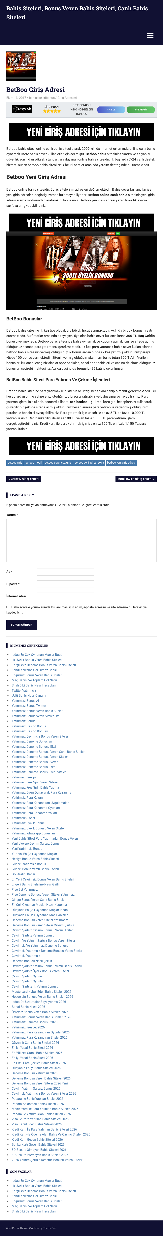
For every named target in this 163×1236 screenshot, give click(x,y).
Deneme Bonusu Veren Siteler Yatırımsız (40, 920)
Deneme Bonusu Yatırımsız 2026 (34, 1073)
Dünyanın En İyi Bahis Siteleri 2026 (36, 1068)
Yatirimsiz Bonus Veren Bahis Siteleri (37, 711)
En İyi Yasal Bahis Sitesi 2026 (32, 1048)
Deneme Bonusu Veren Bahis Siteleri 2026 (41, 1078)
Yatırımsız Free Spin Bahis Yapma (35, 787)
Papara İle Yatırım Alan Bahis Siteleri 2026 (41, 1114)
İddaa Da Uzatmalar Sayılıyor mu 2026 (39, 1002)
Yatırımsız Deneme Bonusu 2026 (34, 1022)
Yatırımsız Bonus (23, 721)
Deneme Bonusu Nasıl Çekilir (32, 961)
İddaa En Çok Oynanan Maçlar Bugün (38, 655)
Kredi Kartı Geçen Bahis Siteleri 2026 (37, 1139)
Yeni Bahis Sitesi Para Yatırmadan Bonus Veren (45, 838)
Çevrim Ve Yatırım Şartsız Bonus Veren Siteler (43, 941)
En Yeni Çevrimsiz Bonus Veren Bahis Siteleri (43, 879)
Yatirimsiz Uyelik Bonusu (29, 823)
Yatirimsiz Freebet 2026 (28, 1027)
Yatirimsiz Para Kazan (27, 798)
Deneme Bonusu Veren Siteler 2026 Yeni (40, 1083)
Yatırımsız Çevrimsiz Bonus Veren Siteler (40, 736)
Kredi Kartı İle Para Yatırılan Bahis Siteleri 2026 (44, 1129)
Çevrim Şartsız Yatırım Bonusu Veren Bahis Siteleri (47, 966)
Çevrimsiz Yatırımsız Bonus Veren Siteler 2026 (44, 1093)
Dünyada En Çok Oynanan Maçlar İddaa (40, 910)
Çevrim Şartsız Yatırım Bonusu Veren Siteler (42, 930)
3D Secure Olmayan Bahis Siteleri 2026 (39, 1150)
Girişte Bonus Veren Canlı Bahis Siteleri (39, 900)
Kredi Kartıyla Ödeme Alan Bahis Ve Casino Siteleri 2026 (51, 1134)
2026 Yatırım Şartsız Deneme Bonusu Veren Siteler (47, 1160)
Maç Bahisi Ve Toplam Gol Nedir (34, 680)
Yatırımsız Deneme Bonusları (32, 741)
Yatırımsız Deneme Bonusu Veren (35, 762)
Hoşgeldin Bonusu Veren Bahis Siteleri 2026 (42, 997)
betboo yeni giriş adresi (121, 462)
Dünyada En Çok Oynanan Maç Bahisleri (40, 915)
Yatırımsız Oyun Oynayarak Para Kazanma (41, 792)
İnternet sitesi (16, 596)
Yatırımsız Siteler (23, 818)
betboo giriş (15, 462)
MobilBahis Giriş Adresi (134, 479)
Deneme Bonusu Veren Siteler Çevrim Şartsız (43, 925)
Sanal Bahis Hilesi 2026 (28, 1007)
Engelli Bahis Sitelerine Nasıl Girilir (36, 884)
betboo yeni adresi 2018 (89, 462)
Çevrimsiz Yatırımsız (26, 956)
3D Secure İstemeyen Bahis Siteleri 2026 (40, 1155)
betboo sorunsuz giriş (58, 462)
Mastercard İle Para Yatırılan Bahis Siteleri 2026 (45, 1109)
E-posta (12, 584)
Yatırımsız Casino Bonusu (30, 731)
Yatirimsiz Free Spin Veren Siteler (35, 782)
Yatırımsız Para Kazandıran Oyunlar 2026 (41, 1032)
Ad (9, 572)
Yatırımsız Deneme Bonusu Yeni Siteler (39, 772)
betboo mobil (33, 462)
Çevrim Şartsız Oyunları (28, 981)
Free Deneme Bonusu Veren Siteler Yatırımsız (43, 894)
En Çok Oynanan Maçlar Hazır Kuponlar (39, 905)
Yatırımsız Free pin (25, 777)
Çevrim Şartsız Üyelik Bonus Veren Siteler (40, 971)
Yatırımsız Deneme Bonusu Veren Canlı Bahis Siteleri (48, 752)
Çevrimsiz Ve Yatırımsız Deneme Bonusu (40, 945)
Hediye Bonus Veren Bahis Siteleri (35, 859)
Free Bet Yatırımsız (25, 889)
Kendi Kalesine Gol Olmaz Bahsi (34, 670)
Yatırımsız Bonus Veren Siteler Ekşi (36, 716)
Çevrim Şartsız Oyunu (27, 976)
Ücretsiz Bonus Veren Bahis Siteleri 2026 (40, 1012)
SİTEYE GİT (140, 109)
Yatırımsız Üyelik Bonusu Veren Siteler (38, 828)
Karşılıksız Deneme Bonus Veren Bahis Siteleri (44, 665)
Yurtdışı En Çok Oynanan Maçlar (34, 854)
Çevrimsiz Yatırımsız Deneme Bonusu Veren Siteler (47, 951)
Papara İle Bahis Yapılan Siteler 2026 (37, 1099)
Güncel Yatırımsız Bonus (29, 864)
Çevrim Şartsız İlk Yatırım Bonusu (35, 986)
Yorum (12, 515)
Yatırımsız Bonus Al (25, 701)
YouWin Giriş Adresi (24, 479)
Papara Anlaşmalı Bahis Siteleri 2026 (38, 1104)
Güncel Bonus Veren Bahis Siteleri (35, 869)
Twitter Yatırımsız (24, 690)
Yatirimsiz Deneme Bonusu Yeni (34, 767)
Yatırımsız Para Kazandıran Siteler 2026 (39, 1037)
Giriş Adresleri (67, 98)
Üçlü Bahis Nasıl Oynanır (29, 695)
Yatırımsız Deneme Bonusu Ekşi (34, 746)
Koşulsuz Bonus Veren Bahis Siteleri (37, 675)
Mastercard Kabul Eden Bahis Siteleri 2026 (41, 992)
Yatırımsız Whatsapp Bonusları (33, 833)
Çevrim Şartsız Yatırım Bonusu (33, 935)
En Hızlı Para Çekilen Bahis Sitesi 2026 (39, 1063)
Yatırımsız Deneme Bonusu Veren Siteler (40, 757)
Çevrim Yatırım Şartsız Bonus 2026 (36, 1088)
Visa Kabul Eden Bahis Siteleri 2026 (37, 1124)
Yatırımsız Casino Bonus (29, 726)
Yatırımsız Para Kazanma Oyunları (36, 808)
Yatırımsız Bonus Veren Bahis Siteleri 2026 (41, 1017)
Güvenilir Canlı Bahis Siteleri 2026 (35, 1043)
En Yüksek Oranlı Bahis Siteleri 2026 (37, 1053)
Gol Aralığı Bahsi (23, 874)
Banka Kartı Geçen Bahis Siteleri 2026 (38, 1144)
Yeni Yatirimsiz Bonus (27, 849)
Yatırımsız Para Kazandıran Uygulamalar (40, 803)
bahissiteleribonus (42, 98)
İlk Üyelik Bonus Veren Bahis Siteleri (37, 660)
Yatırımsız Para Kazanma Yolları (34, 813)
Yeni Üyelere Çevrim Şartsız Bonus (35, 843)
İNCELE (111, 109)
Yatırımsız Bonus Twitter (29, 706)
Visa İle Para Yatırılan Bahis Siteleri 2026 (40, 1119)
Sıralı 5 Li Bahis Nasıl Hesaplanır (34, 685)
